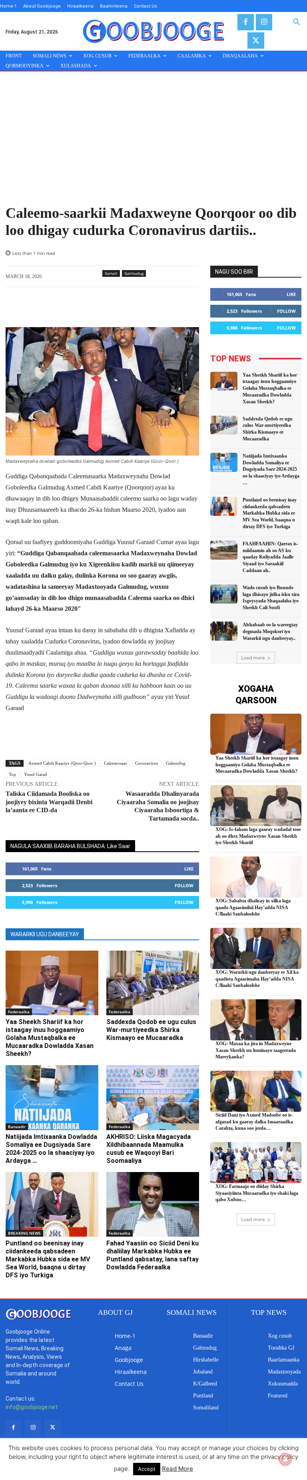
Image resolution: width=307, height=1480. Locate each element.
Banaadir (17, 1126)
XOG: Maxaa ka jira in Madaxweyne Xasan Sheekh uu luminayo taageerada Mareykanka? (255, 1050)
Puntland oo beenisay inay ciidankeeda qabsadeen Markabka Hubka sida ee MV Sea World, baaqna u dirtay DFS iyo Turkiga (48, 1259)
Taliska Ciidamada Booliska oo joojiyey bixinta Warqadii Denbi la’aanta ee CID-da (49, 802)
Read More (177, 1468)
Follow (184, 885)
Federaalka (19, 1011)
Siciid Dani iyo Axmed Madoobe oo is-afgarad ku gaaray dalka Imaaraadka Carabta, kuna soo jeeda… (254, 1121)
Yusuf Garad (35, 774)
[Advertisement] (153, 145)
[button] (296, 22)
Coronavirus (146, 763)
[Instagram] (264, 22)
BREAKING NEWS (24, 1233)
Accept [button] (146, 1469)
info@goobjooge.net (32, 1407)
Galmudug (134, 273)
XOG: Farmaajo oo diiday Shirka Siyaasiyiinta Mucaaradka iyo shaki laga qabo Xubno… (256, 1193)
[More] (143, 307)
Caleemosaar (115, 763)
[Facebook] (245, 22)
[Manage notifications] (285, 1459)
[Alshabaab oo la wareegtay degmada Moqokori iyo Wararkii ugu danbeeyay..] (223, 631)
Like (188, 869)
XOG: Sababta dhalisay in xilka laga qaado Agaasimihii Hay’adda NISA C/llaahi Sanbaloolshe (253, 907)
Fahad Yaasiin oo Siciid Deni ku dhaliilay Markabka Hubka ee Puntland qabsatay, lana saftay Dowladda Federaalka (152, 1255)
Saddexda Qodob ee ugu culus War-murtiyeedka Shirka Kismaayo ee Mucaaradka (151, 1030)
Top (12, 774)
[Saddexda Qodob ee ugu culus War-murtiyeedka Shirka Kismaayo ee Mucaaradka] (152, 983)
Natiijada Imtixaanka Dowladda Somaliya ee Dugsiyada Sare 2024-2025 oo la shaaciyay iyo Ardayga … (51, 1148)
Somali (111, 273)
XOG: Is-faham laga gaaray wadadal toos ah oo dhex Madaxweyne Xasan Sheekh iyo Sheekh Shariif (258, 836)
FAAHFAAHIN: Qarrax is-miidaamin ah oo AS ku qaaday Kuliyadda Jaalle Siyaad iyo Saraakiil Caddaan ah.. (270, 557)
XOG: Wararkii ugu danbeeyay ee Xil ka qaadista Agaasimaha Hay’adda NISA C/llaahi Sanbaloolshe (257, 979)
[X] (255, 40)
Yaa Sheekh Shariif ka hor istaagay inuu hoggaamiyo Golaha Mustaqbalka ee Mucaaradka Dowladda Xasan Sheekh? (50, 1038)
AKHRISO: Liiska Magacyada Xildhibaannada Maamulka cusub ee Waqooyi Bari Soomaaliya (148, 1148)
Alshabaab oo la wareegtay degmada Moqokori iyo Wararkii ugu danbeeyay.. (270, 631)
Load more (253, 657)
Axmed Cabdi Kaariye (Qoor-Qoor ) (62, 763)
